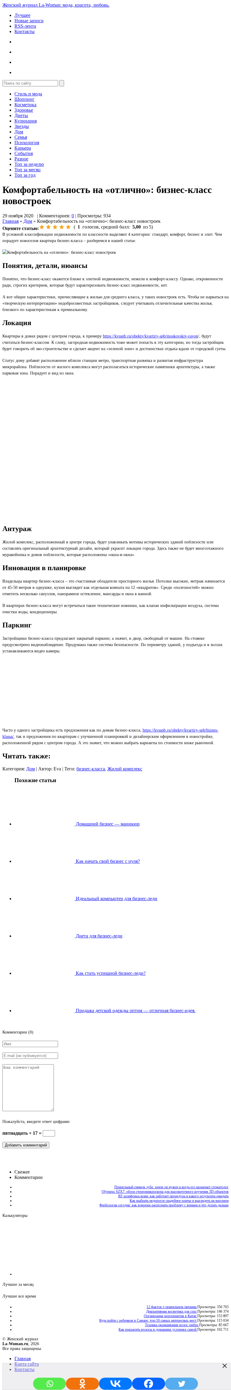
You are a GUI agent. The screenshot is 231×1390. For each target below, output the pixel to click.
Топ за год (24, 175)
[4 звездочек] (62, 227)
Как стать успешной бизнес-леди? (110, 973)
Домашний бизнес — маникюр (107, 823)
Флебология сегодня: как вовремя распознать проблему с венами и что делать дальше (164, 1205)
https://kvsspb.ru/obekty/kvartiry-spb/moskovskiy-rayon (150, 336)
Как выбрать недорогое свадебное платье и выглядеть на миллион (179, 1201)
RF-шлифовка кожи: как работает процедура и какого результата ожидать (173, 1196)
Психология (26, 142)
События (23, 153)
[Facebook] (148, 1384)
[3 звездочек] (55, 227)
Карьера (22, 148)
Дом (18, 131)
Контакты (24, 31)
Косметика (25, 104)
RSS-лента (25, 26)
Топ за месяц (27, 169)
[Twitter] (181, 1384)
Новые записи (29, 20)
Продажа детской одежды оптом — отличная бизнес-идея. (135, 1010)
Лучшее (22, 15)
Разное (21, 158)
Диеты (21, 115)
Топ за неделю (29, 164)
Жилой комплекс (124, 768)
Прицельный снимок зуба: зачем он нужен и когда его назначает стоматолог (171, 1187)
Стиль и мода (28, 93)
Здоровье (23, 110)
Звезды (21, 126)
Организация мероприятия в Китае (170, 1316)
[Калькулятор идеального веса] (203, 1274)
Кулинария (25, 120)
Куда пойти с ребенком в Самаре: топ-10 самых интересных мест (148, 1320)
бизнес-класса (90, 768)
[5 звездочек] (68, 227)
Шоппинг (24, 99)
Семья (20, 137)
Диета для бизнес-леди (98, 935)
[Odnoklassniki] (82, 1384)
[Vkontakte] (115, 1384)
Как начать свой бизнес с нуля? (107, 861)
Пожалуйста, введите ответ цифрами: (36, 1121)
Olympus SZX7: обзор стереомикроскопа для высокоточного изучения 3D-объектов (165, 1191)
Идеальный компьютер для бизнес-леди (116, 898)
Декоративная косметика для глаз (171, 1311)
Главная (10, 221)
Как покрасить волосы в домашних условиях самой (158, 1329)
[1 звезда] (42, 227)
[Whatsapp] (49, 1384)
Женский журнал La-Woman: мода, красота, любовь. (55, 5)
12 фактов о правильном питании (171, 1307)
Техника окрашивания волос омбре (172, 1325)
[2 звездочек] (48, 227)
